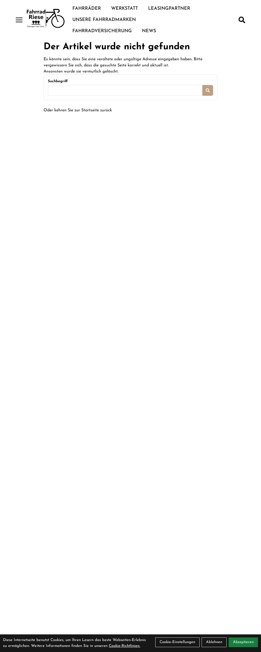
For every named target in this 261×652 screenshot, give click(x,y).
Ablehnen (214, 642)
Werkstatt (124, 8)
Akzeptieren (243, 642)
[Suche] (242, 20)
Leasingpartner (169, 8)
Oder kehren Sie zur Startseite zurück (78, 110)
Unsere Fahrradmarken (104, 20)
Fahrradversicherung (102, 31)
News (149, 31)
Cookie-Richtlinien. (124, 646)
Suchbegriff (58, 81)
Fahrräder (86, 8)
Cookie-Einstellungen (177, 642)
